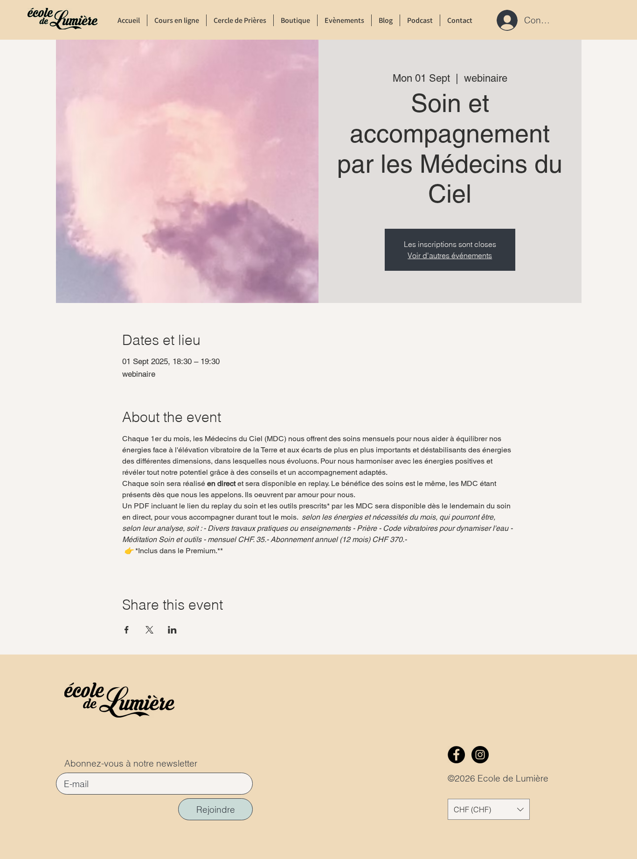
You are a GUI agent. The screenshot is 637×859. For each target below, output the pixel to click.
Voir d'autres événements (450, 255)
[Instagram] (480, 754)
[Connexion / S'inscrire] (504, 20)
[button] (489, 809)
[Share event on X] (149, 630)
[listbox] (489, 809)
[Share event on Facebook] (126, 630)
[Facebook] (456, 754)
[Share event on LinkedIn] (172, 630)
